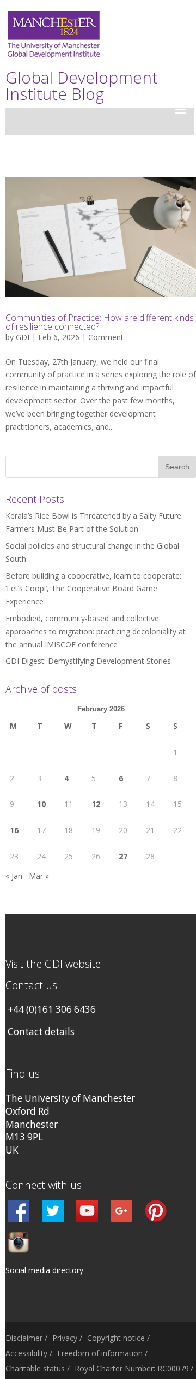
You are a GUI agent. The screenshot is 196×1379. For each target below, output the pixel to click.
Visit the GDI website (53, 963)
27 (123, 856)
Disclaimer (23, 1338)
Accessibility (26, 1353)
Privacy (64, 1338)
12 (95, 804)
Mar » (39, 876)
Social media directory (44, 1270)
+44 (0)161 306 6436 (52, 1009)
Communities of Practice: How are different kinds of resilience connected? (99, 322)
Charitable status (35, 1368)
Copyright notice (116, 1338)
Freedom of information (100, 1353)
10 (41, 804)
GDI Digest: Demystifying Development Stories (88, 661)
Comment (106, 337)
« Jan (13, 876)
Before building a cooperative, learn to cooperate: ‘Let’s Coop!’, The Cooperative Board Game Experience (93, 588)
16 (14, 830)
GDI (22, 337)
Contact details (41, 1031)
